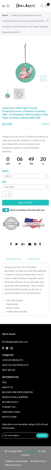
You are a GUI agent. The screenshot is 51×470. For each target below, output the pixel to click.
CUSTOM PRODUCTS (12, 360)
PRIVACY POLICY (13, 465)
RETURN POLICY (10, 402)
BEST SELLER (8, 370)
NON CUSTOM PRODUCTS (15, 365)
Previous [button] (9, 64)
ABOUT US (7, 387)
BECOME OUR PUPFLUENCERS (17, 392)
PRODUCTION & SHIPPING (15, 397)
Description (13, 259)
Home (5, 15)
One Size (9, 187)
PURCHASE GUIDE (11, 412)
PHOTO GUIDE (9, 417)
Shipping (34, 259)
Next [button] (42, 64)
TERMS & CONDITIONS (16, 461)
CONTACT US (8, 407)
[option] (25, 64)
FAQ (4, 382)
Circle (8, 176)
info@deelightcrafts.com (16, 341)
